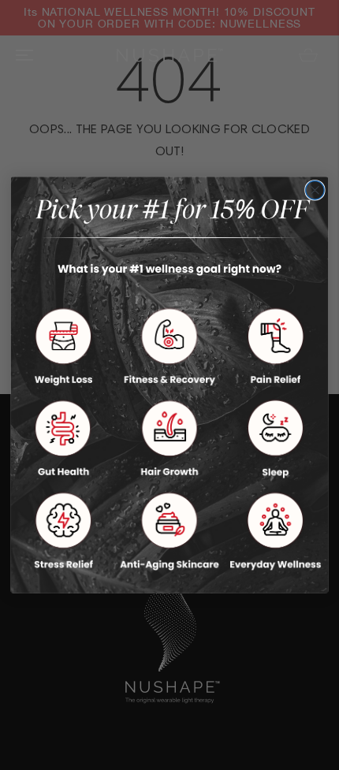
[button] (63, 347)
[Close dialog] (315, 189)
